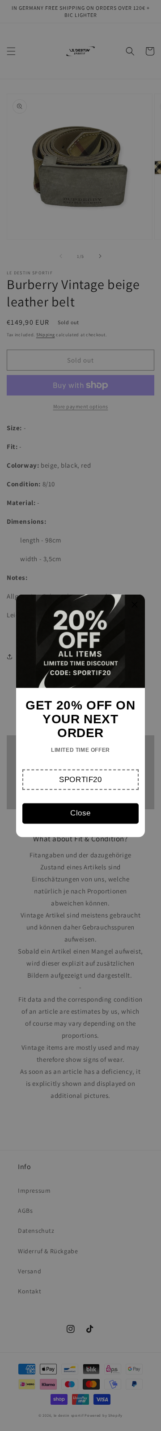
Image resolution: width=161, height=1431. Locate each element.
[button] (80, 779)
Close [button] (80, 813)
